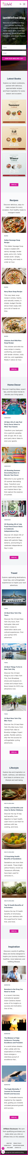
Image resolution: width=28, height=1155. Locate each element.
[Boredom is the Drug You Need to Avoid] (14, 974)
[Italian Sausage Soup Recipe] (14, 225)
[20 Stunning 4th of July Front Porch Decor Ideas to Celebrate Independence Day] (14, 509)
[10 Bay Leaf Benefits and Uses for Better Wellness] (14, 792)
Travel (6, 608)
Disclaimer (10, 1147)
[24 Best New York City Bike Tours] (14, 703)
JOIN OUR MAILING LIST (14, 58)
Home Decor (7, 417)
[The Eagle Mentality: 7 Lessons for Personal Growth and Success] (14, 1074)
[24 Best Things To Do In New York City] (14, 651)
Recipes (6, 235)
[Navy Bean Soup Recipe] (14, 276)
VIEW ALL (14, 184)
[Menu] (24, 4)
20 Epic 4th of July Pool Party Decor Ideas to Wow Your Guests (13, 424)
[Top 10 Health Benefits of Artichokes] (14, 890)
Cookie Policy (7, 1145)
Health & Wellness (9, 803)
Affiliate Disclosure (18, 1145)
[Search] (20, 4)
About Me (9, 1143)
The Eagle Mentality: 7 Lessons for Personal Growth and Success (12, 1091)
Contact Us (18, 1147)
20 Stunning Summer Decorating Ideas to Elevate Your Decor (12, 473)
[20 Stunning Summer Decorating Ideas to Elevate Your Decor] (14, 455)
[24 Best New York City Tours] (14, 597)
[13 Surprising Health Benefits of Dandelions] (14, 841)
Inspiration (7, 985)
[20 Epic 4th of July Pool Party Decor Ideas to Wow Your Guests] (14, 407)
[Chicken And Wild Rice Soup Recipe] (14, 325)
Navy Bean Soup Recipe (13, 291)
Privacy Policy (17, 1143)
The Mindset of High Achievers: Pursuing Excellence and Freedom (13, 1040)
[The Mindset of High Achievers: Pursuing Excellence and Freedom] (14, 1022)
